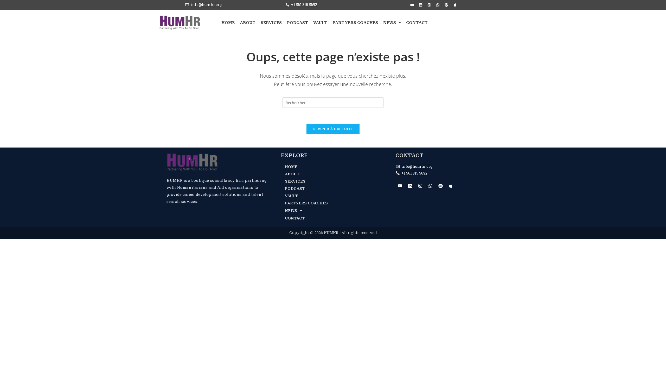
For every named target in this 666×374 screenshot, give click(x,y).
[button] (392, 23)
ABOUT (247, 22)
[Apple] (455, 5)
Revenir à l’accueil (333, 128)
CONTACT (417, 22)
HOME (228, 22)
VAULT (320, 22)
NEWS (389, 22)
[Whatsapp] (437, 5)
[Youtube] (412, 5)
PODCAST (297, 22)
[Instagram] (429, 5)
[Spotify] (446, 5)
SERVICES (271, 22)
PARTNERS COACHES (355, 22)
